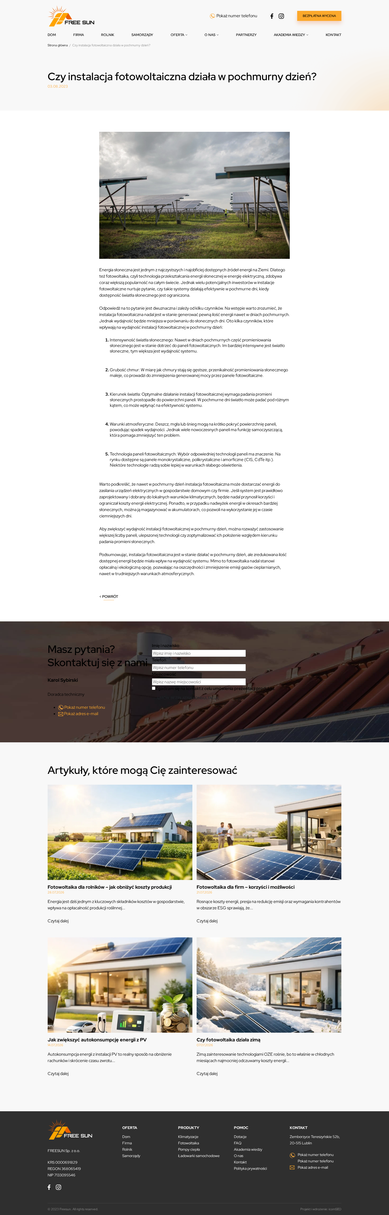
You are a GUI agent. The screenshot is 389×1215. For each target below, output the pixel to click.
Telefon (159, 660)
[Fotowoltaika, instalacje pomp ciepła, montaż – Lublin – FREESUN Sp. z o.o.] (71, 15)
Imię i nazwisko (165, 645)
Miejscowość (164, 674)
